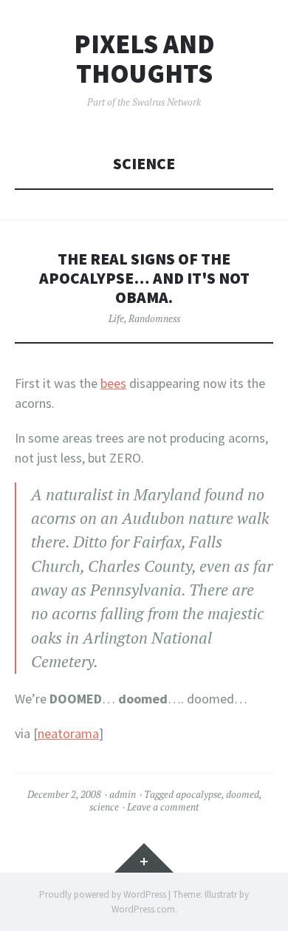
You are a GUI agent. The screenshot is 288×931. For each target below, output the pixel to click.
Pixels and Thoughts (144, 59)
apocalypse (199, 794)
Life (116, 318)
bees (113, 383)
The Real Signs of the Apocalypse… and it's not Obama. (144, 278)
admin (122, 794)
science (104, 807)
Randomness (154, 318)
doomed (242, 794)
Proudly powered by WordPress (102, 894)
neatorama (68, 733)
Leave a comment (163, 807)
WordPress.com (143, 909)
